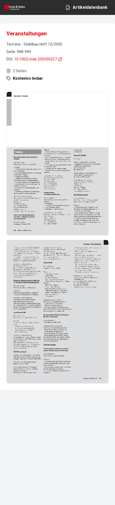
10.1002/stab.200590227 (35, 59)
